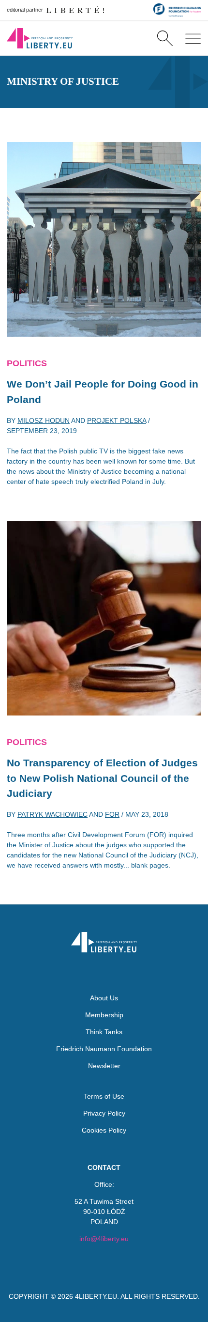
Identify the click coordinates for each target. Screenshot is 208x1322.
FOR (112, 814)
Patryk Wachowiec (52, 814)
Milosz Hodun (43, 420)
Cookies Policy (104, 1130)
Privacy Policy (104, 1113)
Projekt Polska (116, 420)
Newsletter (104, 1066)
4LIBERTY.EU (96, 1296)
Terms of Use (104, 1096)
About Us (104, 998)
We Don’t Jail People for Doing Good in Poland (102, 391)
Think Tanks (104, 1032)
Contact (104, 1167)
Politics (27, 363)
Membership (104, 1015)
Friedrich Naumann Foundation (104, 1049)
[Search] (165, 38)
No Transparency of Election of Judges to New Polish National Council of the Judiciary (102, 778)
